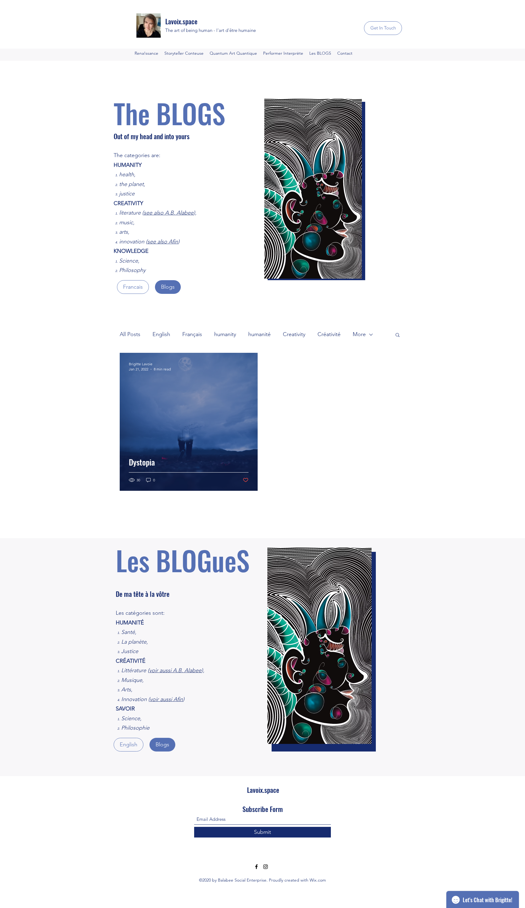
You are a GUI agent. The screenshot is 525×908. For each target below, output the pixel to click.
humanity (225, 334)
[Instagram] (265, 867)
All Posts (130, 334)
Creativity (294, 334)
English (161, 334)
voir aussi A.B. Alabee (175, 670)
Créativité (329, 334)
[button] (397, 335)
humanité (259, 334)
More (359, 334)
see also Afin (162, 241)
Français (192, 334)
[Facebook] (256, 867)
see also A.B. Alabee (169, 212)
